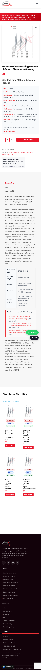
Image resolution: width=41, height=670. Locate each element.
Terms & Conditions (9, 620)
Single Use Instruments (10, 595)
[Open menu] (37, 3)
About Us (6, 608)
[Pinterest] (17, 563)
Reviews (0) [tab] (10, 191)
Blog (4, 617)
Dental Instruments (9, 576)
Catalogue (6, 614)
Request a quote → (9, 131)
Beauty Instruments (9, 592)
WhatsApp (34, 332)
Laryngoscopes (8, 579)
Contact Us (6, 636)
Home (4, 15)
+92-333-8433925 (9, 646)
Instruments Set (8, 598)
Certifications (7, 611)
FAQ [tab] (6, 187)
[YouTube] (13, 563)
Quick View (10, 426)
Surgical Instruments (14, 15)
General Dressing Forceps (16, 17)
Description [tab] (9, 183)
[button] (36, 27)
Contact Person (8, 639)
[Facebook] (4, 563)
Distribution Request (9, 643)
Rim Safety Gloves (9, 627)
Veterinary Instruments (10, 589)
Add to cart (27, 140)
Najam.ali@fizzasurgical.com (12, 649)
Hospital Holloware (9, 585)
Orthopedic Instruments (10, 582)
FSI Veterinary (7, 624)
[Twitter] (8, 563)
